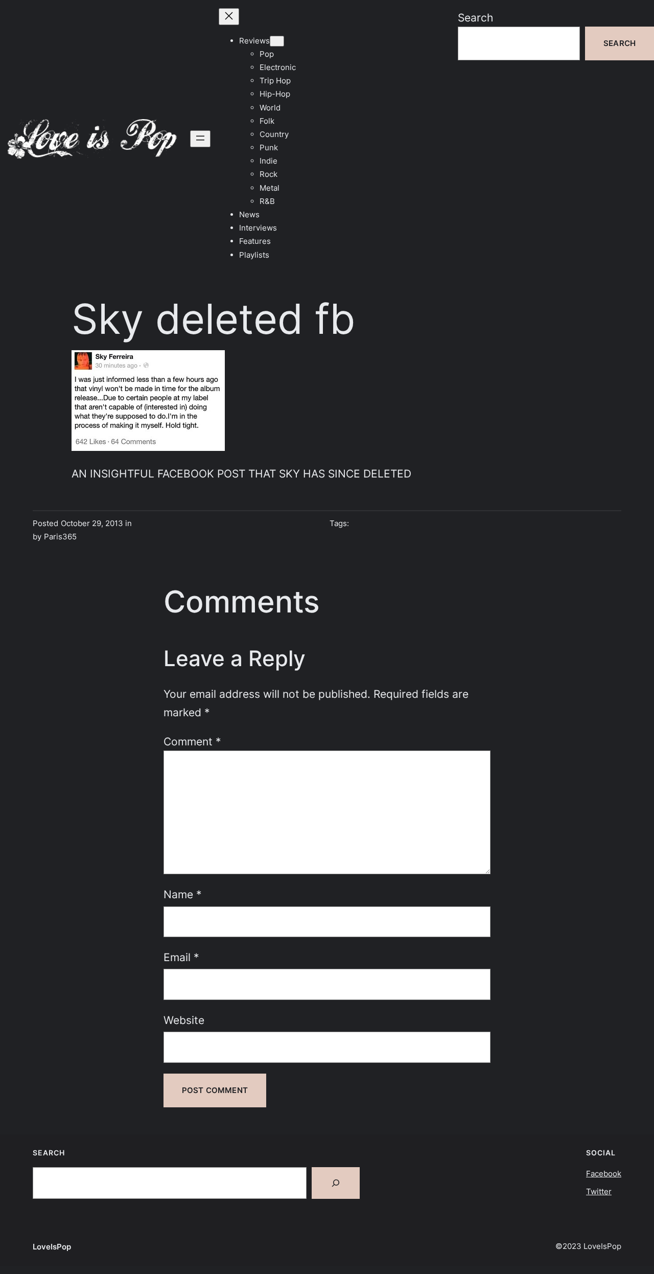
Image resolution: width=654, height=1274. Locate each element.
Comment (192, 741)
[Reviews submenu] (277, 41)
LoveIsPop (52, 1247)
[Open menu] (200, 138)
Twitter (599, 1191)
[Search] (336, 1183)
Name (183, 894)
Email (181, 957)
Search (475, 17)
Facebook (603, 1173)
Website (184, 1020)
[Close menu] (229, 16)
